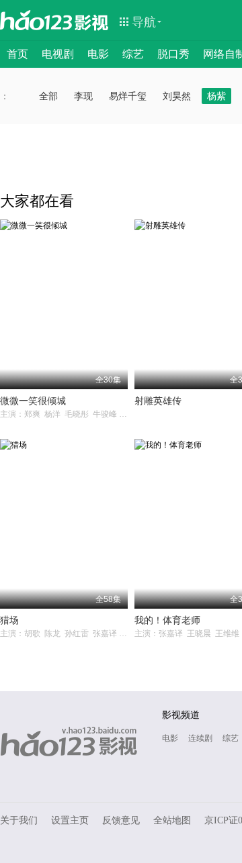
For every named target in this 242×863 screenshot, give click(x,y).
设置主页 (70, 820)
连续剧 (200, 738)
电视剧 (58, 54)
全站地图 (172, 820)
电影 (98, 54)
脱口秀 (173, 54)
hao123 (36, 20)
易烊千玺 (128, 96)
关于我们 (19, 820)
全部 (48, 96)
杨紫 (216, 96)
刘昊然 (177, 96)
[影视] (92, 21)
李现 (83, 96)
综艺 (133, 54)
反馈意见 (121, 820)
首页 (17, 54)
